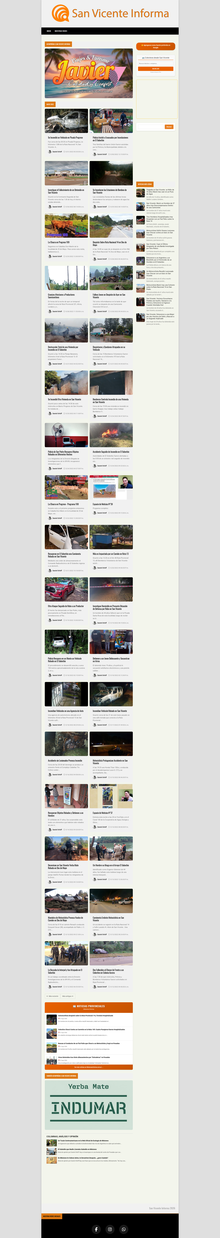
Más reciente (53, 996)
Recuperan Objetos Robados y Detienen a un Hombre (65, 814)
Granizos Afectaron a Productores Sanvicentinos (61, 296)
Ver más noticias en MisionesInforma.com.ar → (88, 1067)
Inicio (49, 31)
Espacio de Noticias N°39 (103, 504)
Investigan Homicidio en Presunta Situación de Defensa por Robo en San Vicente (110, 607)
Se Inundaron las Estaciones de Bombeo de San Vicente (110, 191)
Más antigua (67, 996)
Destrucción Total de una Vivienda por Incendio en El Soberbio (63, 348)
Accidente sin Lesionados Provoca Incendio (65, 760)
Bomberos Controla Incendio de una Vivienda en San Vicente (110, 401)
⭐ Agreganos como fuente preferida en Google (155, 46)
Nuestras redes (61, 31)
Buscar (169, 127)
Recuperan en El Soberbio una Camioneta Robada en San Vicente (64, 555)
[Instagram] (110, 1229)
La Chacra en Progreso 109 (58, 242)
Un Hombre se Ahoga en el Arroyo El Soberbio (111, 865)
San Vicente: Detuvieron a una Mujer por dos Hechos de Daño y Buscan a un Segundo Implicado (160, 316)
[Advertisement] (62, 1185)
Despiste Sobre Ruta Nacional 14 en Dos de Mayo (110, 244)
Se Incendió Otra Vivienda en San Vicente (64, 399)
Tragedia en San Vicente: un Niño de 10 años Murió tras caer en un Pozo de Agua (160, 192)
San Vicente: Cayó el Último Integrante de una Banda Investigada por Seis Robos (160, 246)
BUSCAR (155, 69)
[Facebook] (96, 1229)
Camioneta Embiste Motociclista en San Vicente (108, 919)
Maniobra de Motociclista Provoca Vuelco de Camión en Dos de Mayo (65, 919)
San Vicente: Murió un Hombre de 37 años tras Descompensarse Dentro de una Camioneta (160, 205)
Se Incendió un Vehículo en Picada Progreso (65, 137)
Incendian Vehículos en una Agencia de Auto (65, 711)
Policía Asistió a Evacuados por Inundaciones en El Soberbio (110, 139)
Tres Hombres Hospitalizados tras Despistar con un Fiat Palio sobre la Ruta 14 (160, 219)
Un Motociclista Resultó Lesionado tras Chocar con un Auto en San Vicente (159, 273)
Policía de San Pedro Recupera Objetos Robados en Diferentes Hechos (63, 453)
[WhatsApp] (123, 1229)
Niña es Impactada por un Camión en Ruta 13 (111, 553)
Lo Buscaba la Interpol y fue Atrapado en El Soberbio (65, 971)
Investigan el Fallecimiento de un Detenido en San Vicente (66, 191)
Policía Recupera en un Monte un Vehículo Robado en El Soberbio (64, 660)
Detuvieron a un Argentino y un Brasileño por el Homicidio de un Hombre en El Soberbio (159, 260)
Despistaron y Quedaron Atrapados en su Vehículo (109, 348)
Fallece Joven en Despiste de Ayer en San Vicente (109, 296)
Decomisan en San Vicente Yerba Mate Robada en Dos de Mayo (63, 867)
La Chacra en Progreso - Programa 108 (63, 504)
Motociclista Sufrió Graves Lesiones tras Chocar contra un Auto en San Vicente (160, 233)
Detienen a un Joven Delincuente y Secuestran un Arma (111, 660)
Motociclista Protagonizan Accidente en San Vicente (110, 762)
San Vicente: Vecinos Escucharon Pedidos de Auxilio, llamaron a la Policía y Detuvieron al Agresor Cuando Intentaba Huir (159, 302)
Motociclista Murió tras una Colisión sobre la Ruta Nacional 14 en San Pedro (160, 287)
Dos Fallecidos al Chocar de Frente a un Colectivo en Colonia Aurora (108, 971)
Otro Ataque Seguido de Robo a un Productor (66, 606)
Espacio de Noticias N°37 (103, 812)
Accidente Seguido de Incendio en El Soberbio (111, 451)
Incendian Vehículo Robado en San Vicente (110, 711)
